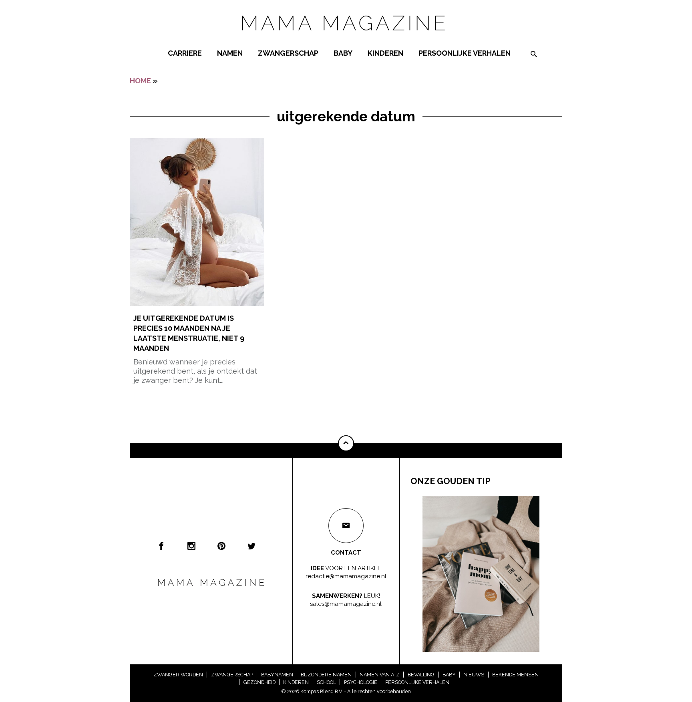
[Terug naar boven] (346, 443)
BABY (343, 53)
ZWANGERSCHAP (288, 53)
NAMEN (230, 53)
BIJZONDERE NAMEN (326, 675)
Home (140, 80)
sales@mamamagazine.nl (346, 603)
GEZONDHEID (259, 682)
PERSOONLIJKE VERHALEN (464, 53)
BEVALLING (421, 675)
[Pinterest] (221, 545)
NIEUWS (473, 675)
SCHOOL (326, 682)
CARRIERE (185, 53)
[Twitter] (251, 545)
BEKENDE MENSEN (515, 675)
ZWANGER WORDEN (178, 675)
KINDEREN (385, 53)
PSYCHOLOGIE (360, 682)
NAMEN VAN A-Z (380, 675)
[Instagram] (191, 545)
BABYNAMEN (277, 675)
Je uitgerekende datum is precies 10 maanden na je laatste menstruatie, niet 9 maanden (188, 333)
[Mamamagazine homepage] (346, 38)
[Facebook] (161, 545)
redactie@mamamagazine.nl (346, 576)
